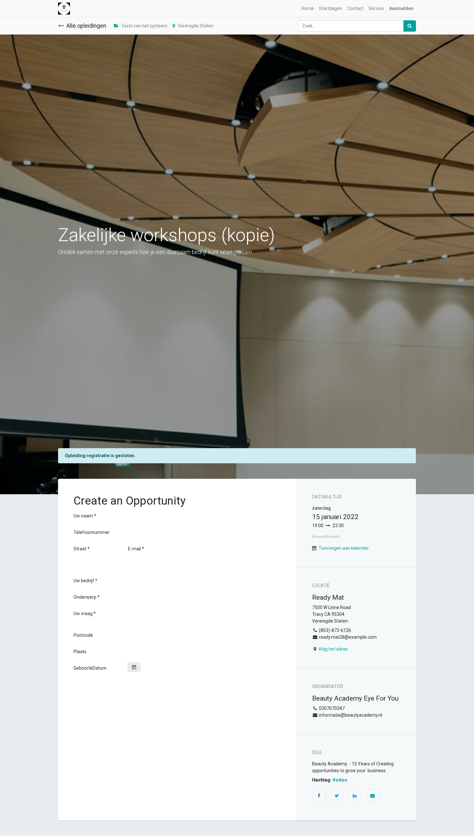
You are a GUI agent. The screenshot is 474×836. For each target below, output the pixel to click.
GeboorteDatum (90, 668)
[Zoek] (409, 26)
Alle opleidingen (86, 26)
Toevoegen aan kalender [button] (344, 548)
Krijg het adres (333, 649)
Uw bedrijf (84, 580)
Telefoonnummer (92, 532)
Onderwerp (85, 597)
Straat (80, 548)
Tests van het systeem (144, 25)
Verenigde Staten (195, 25)
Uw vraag (83, 613)
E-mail (134, 548)
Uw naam (83, 515)
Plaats (80, 651)
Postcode (83, 635)
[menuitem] (307, 9)
